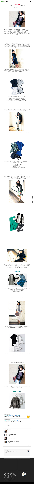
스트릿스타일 (14, 476)
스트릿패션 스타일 (9, 475)
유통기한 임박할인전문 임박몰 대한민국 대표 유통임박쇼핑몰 (12, 415)
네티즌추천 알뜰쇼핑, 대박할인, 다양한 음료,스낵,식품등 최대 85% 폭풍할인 (12, 416)
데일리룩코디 (14, 474)
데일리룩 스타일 (11, 473)
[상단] (32, 202)
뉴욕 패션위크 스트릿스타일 (10, 472)
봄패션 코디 (7, 472)
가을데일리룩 (15, 475)
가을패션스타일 (5, 476)
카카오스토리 (28, 445)
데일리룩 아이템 (12, 475)
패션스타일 (13, 477)
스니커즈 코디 (14, 478)
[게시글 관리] (6, 425)
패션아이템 (8, 477)
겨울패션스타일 (5, 475)
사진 (13, 473)
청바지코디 (5, 473)
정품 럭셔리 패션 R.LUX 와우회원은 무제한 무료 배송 (11, 420)
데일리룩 (8, 476)
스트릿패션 (8, 474)
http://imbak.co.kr (6, 414)
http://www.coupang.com (7, 419)
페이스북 (27, 445)
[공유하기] (5, 425)
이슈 (4, 472)
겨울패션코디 (8, 473)
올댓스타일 (6, 450)
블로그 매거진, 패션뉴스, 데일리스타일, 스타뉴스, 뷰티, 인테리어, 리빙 (11, 451)
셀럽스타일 (11, 477)
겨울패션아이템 (11, 474)
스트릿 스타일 (13, 472)
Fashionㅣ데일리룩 (17, 4)
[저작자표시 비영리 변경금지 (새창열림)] (11, 425)
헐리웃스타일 (5, 477)
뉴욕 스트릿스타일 (11, 476)
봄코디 (11, 478)
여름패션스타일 (9, 478)
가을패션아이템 (5, 478)
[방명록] (32, 200)
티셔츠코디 (5, 474)
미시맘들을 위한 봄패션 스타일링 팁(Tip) (17, 5)
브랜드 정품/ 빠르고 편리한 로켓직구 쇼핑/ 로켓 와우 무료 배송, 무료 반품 (12, 421)
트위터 (30, 445)
